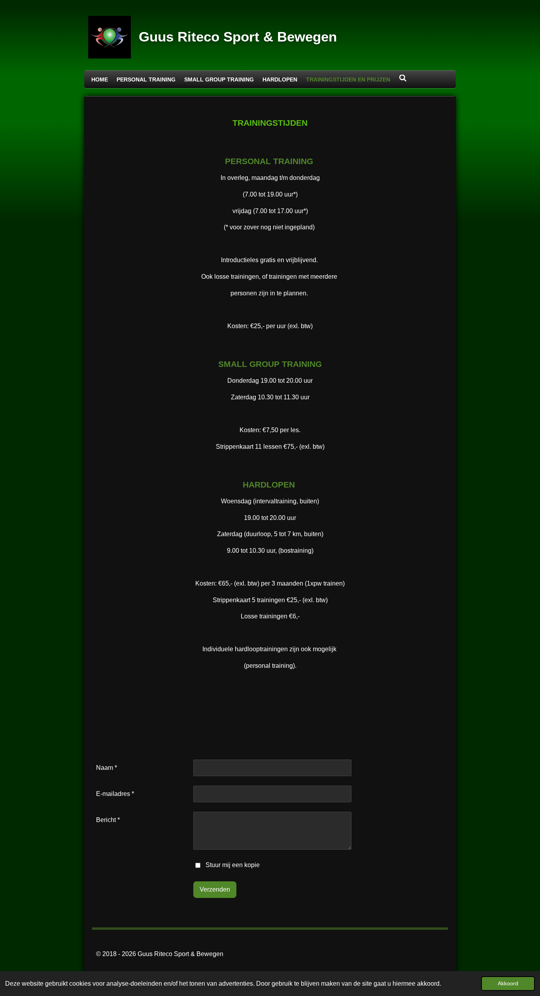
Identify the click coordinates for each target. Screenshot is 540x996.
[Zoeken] (403, 78)
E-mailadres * (115, 793)
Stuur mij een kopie (233, 865)
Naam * (106, 767)
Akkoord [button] (508, 983)
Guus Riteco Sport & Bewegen (238, 36)
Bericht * (108, 819)
